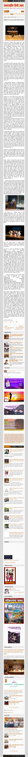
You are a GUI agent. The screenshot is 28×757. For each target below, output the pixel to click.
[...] (9, 341)
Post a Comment (7, 377)
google (17, 1)
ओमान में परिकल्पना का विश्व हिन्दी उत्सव (10, 729)
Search (22, 11)
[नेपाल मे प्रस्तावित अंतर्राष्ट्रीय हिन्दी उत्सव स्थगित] (6, 697)
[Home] (5, 17)
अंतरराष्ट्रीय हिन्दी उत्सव (8, 755)
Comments (14, 446)
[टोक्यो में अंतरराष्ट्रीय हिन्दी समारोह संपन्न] (6, 735)
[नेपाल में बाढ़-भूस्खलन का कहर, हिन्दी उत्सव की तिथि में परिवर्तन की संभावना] (6, 703)
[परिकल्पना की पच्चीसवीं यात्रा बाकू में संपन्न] (6, 741)
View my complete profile (19, 592)
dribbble (22, 1)
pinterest (24, 1)
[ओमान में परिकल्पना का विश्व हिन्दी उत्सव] (14, 722)
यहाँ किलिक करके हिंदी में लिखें (10, 562)
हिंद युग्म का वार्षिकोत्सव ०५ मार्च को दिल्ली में (16, 524)
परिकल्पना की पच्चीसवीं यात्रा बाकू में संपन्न (16, 739)
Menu (7, 11)
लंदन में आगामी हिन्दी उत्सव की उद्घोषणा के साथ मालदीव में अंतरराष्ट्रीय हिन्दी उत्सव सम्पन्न (16, 480)
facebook (15, 1)
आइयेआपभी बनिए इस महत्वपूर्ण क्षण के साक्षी (16, 470)
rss (19, 1)
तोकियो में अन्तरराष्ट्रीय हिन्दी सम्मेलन (14, 20)
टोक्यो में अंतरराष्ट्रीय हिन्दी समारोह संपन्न (15, 733)
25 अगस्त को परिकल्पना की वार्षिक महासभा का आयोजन (13, 691)
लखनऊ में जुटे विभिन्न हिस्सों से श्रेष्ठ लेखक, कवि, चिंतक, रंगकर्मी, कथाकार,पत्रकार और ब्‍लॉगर (16, 461)
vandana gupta (10, 370)
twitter (13, 1)
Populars (7, 446)
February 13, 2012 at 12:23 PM (20, 370)
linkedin (20, 1)
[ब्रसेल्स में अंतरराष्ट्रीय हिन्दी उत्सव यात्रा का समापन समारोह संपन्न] (6, 746)
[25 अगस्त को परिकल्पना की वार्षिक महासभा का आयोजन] (14, 684)
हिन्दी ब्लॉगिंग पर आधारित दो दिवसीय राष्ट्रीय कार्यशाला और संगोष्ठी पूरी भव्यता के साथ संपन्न (16, 451)
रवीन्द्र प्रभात (13, 589)
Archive (20, 446)
